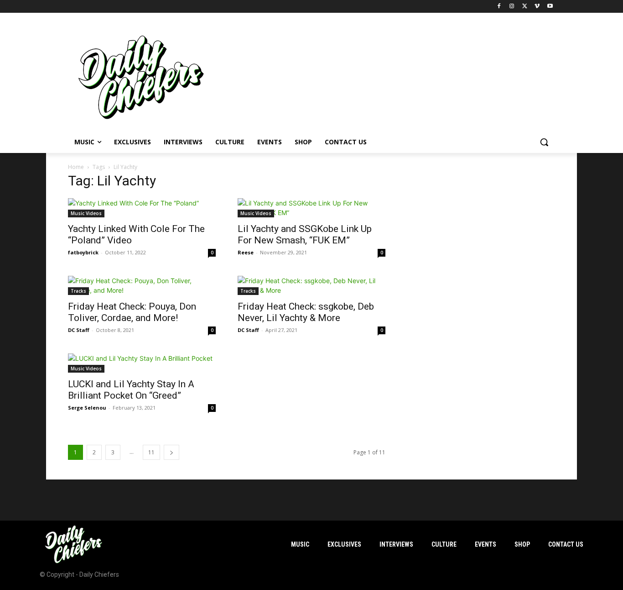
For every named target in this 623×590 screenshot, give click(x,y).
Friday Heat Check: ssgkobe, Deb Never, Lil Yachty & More (306, 312)
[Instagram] (512, 6)
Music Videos (86, 213)
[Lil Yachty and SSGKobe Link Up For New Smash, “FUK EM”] (311, 207)
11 (151, 452)
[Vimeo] (537, 6)
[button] (544, 142)
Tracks (78, 291)
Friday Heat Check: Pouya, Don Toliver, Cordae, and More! (132, 312)
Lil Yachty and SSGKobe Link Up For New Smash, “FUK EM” (305, 234)
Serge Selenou (87, 407)
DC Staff (78, 330)
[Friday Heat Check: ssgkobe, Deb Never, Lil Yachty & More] (311, 285)
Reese (246, 252)
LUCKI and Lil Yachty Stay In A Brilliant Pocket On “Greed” (131, 390)
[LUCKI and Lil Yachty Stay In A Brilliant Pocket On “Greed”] (142, 363)
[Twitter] (524, 6)
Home (76, 167)
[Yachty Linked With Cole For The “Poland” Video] (142, 207)
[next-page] (171, 452)
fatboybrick (83, 252)
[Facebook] (499, 6)
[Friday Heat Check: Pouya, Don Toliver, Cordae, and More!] (142, 285)
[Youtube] (550, 6)
